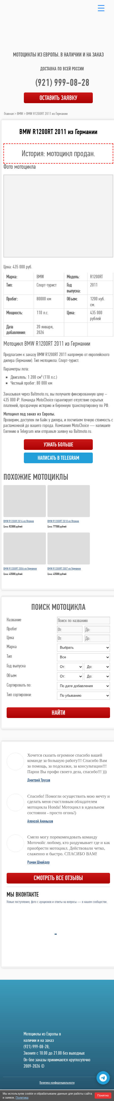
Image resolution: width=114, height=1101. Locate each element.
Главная (9, 113)
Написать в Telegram (58, 458)
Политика (22, 1097)
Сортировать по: (19, 685)
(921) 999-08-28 (62, 82)
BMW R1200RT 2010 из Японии (63, 521)
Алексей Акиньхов (40, 821)
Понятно (103, 1095)
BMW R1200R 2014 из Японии (18, 521)
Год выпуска (16, 665)
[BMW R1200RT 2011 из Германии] (58, 216)
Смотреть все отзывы (58, 877)
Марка (12, 646)
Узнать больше (58, 444)
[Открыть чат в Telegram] (103, 1077)
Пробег (12, 628)
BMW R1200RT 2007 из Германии (64, 568)
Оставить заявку (58, 97)
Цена (10, 637)
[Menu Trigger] (101, 8)
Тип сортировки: (19, 694)
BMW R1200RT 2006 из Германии (20, 568)
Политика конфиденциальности (57, 1082)
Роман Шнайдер (38, 862)
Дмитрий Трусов (38, 780)
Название (14, 619)
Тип (9, 656)
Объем (11, 675)
